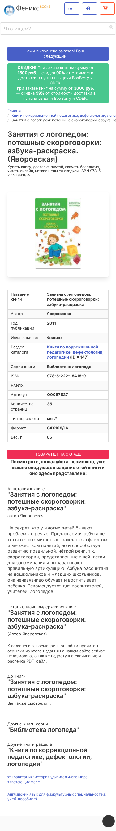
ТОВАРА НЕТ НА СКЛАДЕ (58, 454)
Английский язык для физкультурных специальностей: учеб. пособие (56, 796)
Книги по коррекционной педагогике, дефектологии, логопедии (75, 352)
